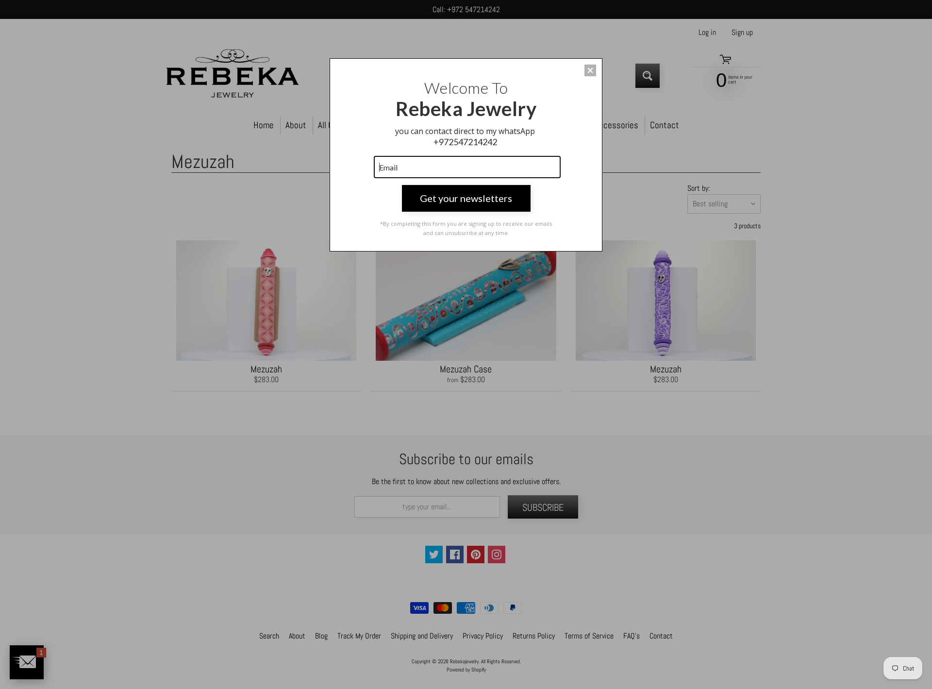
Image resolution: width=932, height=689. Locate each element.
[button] (590, 70)
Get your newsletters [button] (466, 198)
